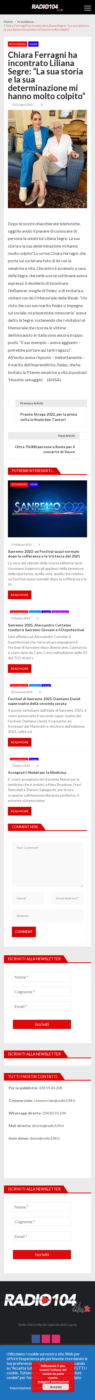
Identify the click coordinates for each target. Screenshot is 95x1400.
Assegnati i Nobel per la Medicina (37, 772)
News (33, 44)
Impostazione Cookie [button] (26, 1388)
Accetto (56, 1387)
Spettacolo (60, 612)
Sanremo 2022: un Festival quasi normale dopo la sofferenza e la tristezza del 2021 (44, 553)
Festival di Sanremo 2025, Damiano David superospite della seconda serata (44, 701)
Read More (19, 595)
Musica (35, 612)
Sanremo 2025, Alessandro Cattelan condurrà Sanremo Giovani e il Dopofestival (46, 627)
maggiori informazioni (53, 1381)
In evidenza (17, 44)
